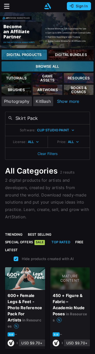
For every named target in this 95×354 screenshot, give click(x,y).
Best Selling (40, 234)
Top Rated (60, 242)
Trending (14, 234)
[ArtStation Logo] (47, 6)
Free (79, 242)
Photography (16, 101)
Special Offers (24, 242)
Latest (11, 250)
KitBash (43, 101)
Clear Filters (47, 153)
